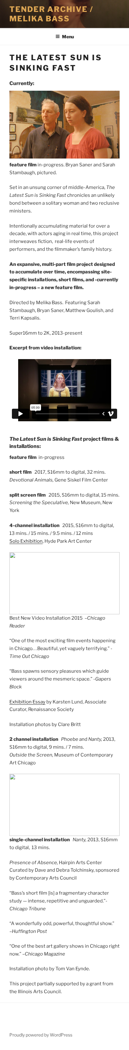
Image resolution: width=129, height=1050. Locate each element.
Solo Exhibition (26, 541)
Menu (68, 36)
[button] (16, 583)
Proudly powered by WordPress (40, 1034)
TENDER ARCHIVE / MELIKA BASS (51, 14)
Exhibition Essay (27, 702)
